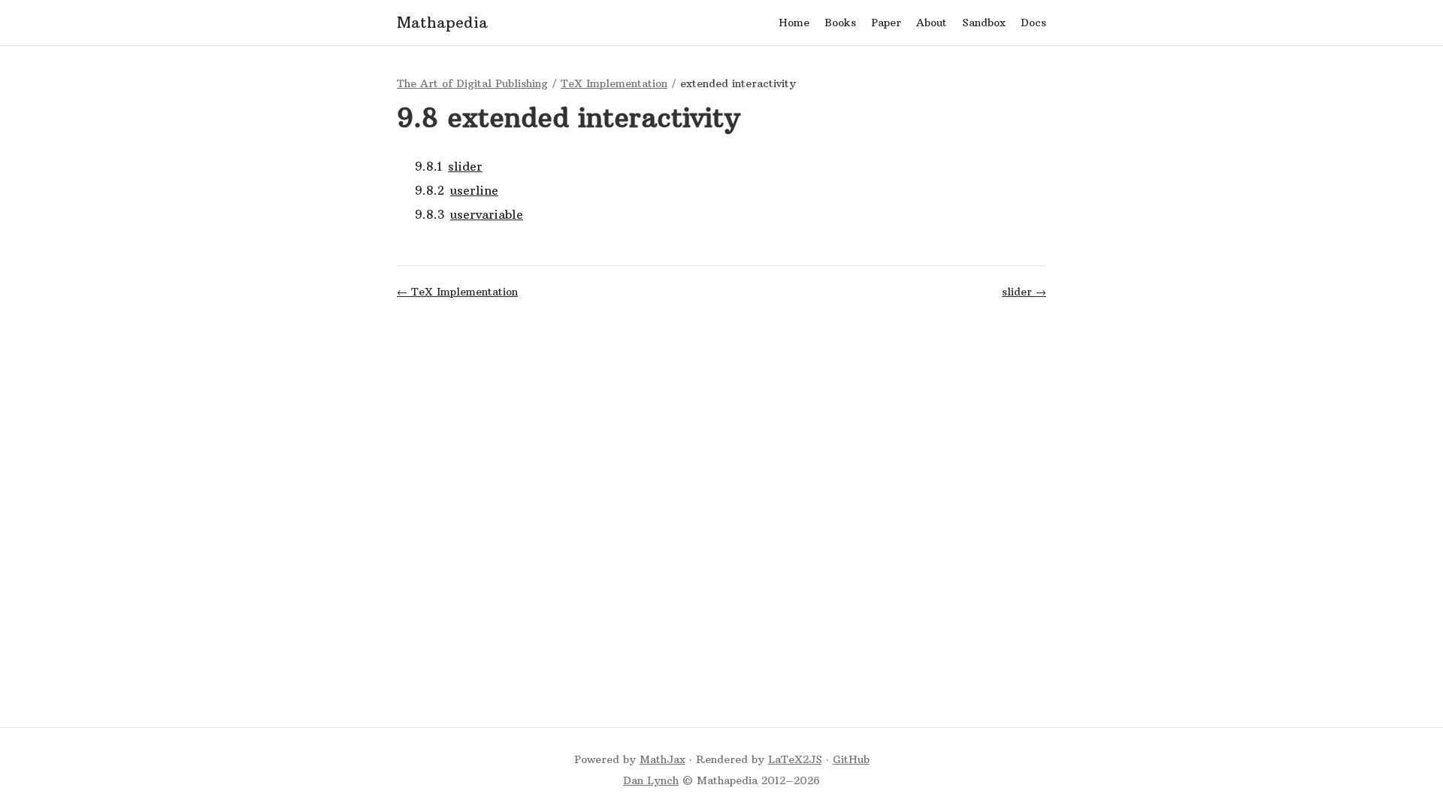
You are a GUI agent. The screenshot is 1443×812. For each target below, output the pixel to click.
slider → (1024, 291)
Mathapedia (442, 22)
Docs (1033, 22)
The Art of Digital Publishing (472, 83)
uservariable (486, 214)
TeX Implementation (614, 83)
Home (794, 22)
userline (474, 190)
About (931, 22)
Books (840, 22)
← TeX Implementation (457, 291)
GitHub (851, 759)
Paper (886, 22)
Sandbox (984, 22)
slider (465, 166)
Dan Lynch (651, 780)
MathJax (662, 759)
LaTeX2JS (795, 759)
